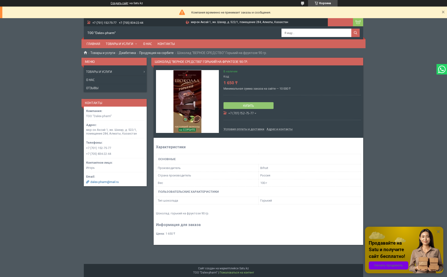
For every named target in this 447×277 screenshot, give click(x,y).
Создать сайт (119, 3)
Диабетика (127, 53)
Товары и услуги (119, 44)
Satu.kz (244, 268)
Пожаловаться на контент (237, 272)
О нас (147, 44)
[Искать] (355, 33)
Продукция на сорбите (156, 53)
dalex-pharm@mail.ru (104, 182)
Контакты (166, 44)
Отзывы (92, 88)
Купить (248, 106)
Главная (93, 44)
